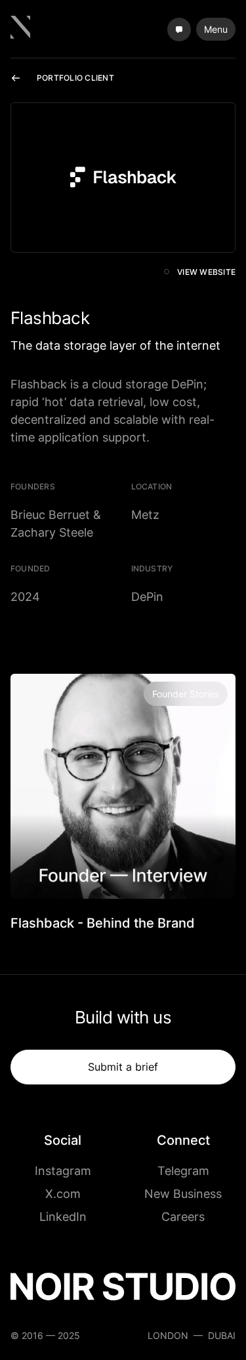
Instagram (63, 1171)
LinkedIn (63, 1217)
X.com (63, 1194)
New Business (183, 1194)
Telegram (183, 1171)
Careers (183, 1217)
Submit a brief (123, 1066)
